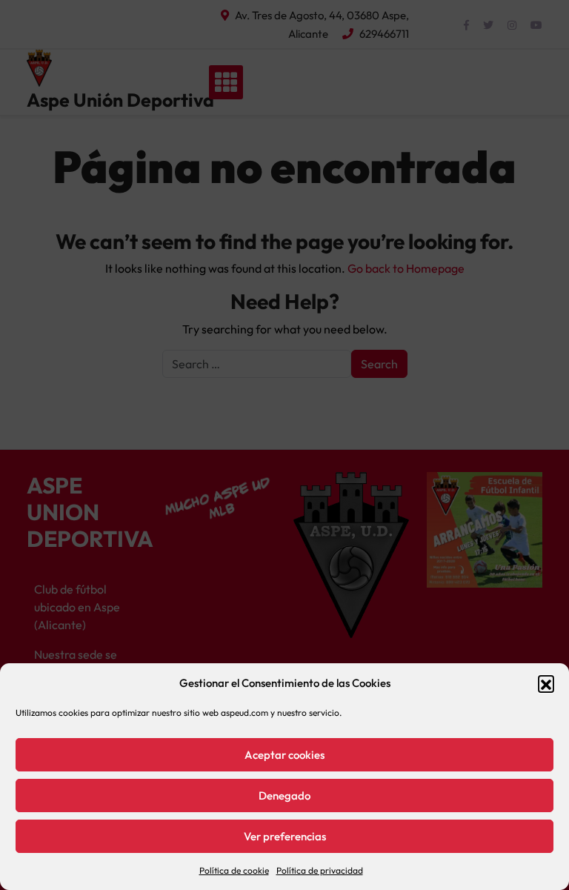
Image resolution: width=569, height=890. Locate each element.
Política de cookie (234, 870)
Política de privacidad (319, 870)
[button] (546, 683)
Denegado (284, 795)
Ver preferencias (285, 836)
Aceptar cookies (284, 755)
